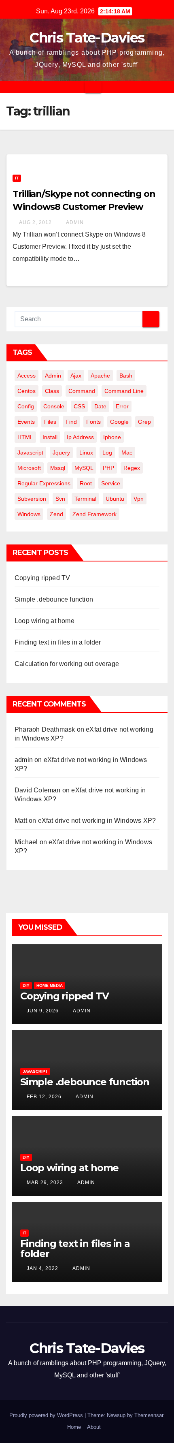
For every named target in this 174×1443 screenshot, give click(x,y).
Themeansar (148, 1415)
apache (100, 375)
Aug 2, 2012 (35, 222)
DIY (26, 985)
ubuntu (115, 498)
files (50, 421)
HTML (25, 437)
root (86, 483)
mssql (57, 468)
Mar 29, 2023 (45, 1182)
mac (126, 452)
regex (131, 468)
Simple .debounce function (54, 599)
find (71, 421)
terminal (85, 498)
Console (53, 406)
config (25, 406)
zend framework (94, 514)
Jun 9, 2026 (43, 1011)
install (49, 437)
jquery (61, 452)
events (26, 421)
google (119, 421)
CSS (79, 406)
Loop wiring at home (44, 620)
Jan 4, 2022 (42, 1268)
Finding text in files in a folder (58, 642)
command (81, 391)
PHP (108, 468)
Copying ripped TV (42, 577)
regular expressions (43, 483)
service (110, 483)
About (94, 1427)
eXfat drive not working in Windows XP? (97, 820)
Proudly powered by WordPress (47, 1415)
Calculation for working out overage (67, 663)
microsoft (29, 468)
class (52, 391)
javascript (30, 452)
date (100, 406)
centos (26, 391)
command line (124, 391)
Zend (56, 514)
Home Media (49, 985)
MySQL (83, 468)
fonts (93, 421)
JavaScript (35, 1071)
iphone (112, 437)
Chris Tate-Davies (87, 37)
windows (28, 514)
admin (74, 222)
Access (26, 375)
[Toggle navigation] (93, 87)
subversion (31, 498)
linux (86, 452)
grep (144, 421)
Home (74, 1427)
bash (125, 375)
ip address (80, 437)
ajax (75, 375)
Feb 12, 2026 (44, 1096)
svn (60, 498)
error (122, 406)
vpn (139, 498)
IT (17, 178)
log (107, 452)
